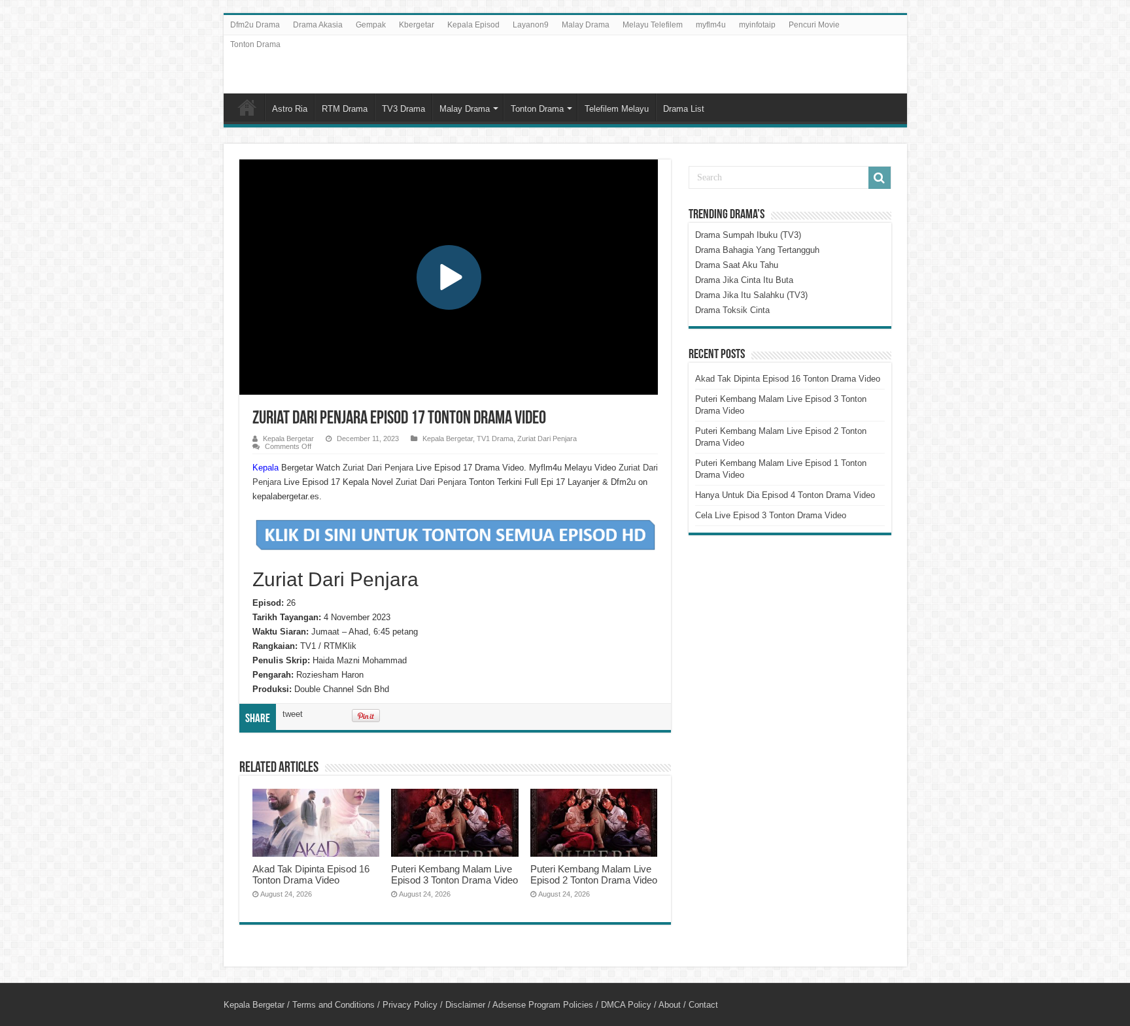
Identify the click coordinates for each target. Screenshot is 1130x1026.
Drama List (683, 109)
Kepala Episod (473, 24)
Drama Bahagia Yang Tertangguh (757, 250)
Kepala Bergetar (288, 438)
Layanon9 (531, 24)
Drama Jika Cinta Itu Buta (744, 280)
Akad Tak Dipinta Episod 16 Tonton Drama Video (310, 874)
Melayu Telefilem (653, 24)
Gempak (371, 24)
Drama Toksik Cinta (732, 310)
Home (247, 107)
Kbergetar (416, 24)
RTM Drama (345, 109)
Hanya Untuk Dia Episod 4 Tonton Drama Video (785, 495)
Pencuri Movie (814, 24)
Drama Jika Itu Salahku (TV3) (751, 295)
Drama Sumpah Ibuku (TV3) (748, 235)
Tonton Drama (255, 44)
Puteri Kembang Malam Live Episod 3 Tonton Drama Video (454, 874)
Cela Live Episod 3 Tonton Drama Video (770, 515)
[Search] (879, 178)
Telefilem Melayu (617, 109)
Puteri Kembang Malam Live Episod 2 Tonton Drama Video (593, 874)
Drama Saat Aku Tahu (736, 265)
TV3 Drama (403, 109)
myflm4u (711, 24)
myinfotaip (757, 24)
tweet (292, 714)
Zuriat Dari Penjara (547, 438)
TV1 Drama (495, 438)
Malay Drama (585, 24)
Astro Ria (289, 109)
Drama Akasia (318, 24)
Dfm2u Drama (255, 24)
